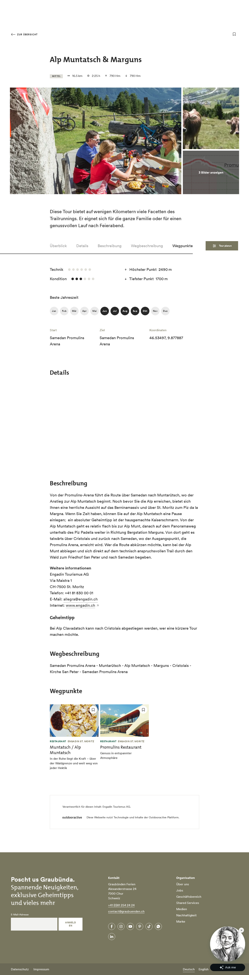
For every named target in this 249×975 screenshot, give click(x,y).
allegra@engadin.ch (80, 599)
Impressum (41, 969)
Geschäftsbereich (188, 897)
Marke (180, 921)
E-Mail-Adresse (20, 914)
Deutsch (189, 969)
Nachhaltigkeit (186, 915)
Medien (181, 909)
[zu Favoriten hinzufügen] (234, 34)
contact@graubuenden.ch (126, 911)
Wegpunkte (182, 245)
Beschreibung (110, 245)
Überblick (58, 245)
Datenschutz (20, 969)
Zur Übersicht (27, 34)
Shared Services (187, 903)
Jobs (179, 890)
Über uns (182, 884)
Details (82, 245)
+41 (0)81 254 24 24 (121, 905)
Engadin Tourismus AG (116, 806)
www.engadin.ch (80, 605)
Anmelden (70, 924)
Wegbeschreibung (147, 245)
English (204, 969)
